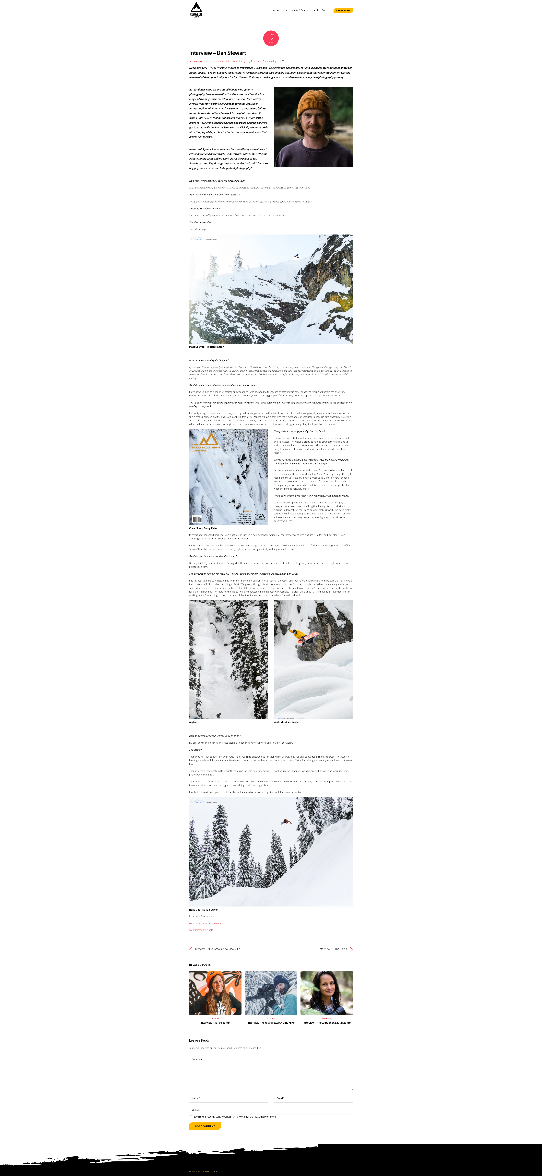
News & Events (300, 10)
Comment (197, 1059)
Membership (343, 10)
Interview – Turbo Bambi (333, 949)
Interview (212, 61)
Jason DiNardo (197, 61)
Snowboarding (269, 61)
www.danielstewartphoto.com (205, 923)
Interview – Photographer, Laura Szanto (327, 1023)
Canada (223, 61)
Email (280, 1098)
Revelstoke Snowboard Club (202, 1171)
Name (196, 1098)
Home (275, 10)
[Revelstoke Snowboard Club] (196, 16)
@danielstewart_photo (201, 929)
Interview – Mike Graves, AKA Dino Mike (217, 949)
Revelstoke (256, 61)
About (285, 10)
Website (196, 1110)
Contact (326, 10)
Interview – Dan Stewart (217, 53)
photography (244, 61)
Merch (315, 10)
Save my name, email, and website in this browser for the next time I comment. (235, 1116)
